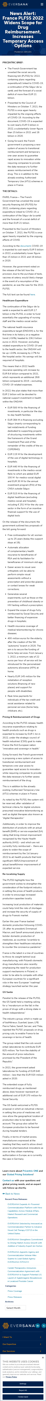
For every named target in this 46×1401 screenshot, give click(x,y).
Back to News (12, 1193)
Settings (23, 1384)
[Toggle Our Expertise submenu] (40, 1344)
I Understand (23, 1397)
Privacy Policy (11, 1377)
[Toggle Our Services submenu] (40, 1351)
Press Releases (15, 1297)
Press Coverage (15, 1291)
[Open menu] (42, 4)
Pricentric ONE (30, 1170)
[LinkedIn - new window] (37, 1325)
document (25, 245)
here (32, 294)
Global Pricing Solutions (20, 1174)
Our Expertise (9, 1344)
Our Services (9, 1351)
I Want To (7, 1337)
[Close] (43, 1357)
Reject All (23, 1390)
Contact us (8, 1180)
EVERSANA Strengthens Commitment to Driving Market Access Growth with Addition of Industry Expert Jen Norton (25, 1243)
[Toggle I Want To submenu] (40, 1337)
